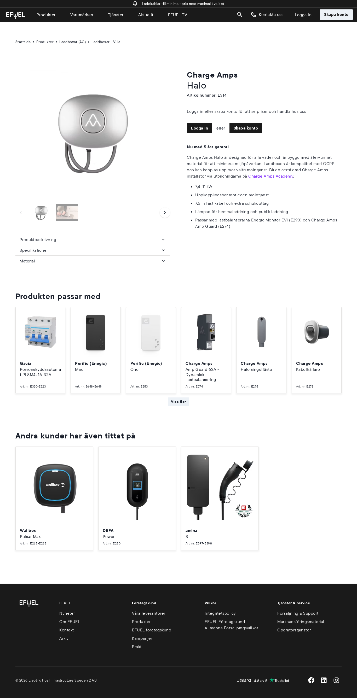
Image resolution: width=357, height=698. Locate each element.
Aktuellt (145, 14)
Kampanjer (142, 638)
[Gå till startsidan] (15, 15)
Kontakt (66, 629)
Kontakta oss (271, 14)
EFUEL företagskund (151, 629)
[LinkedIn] (324, 680)
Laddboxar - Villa (105, 41)
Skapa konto (336, 14)
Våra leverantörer (148, 613)
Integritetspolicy (220, 613)
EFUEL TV (177, 14)
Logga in (303, 14)
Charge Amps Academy (270, 176)
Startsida (23, 41)
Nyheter (67, 613)
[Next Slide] (165, 212)
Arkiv (64, 638)
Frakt (137, 646)
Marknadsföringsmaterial (300, 621)
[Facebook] (311, 680)
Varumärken (81, 14)
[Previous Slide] (20, 212)
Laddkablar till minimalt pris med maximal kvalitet (183, 3)
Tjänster (116, 14)
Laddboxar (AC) (72, 41)
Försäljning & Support (298, 613)
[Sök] (240, 14)
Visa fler (178, 401)
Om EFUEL (69, 621)
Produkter (46, 14)
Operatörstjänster (294, 629)
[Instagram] (336, 680)
